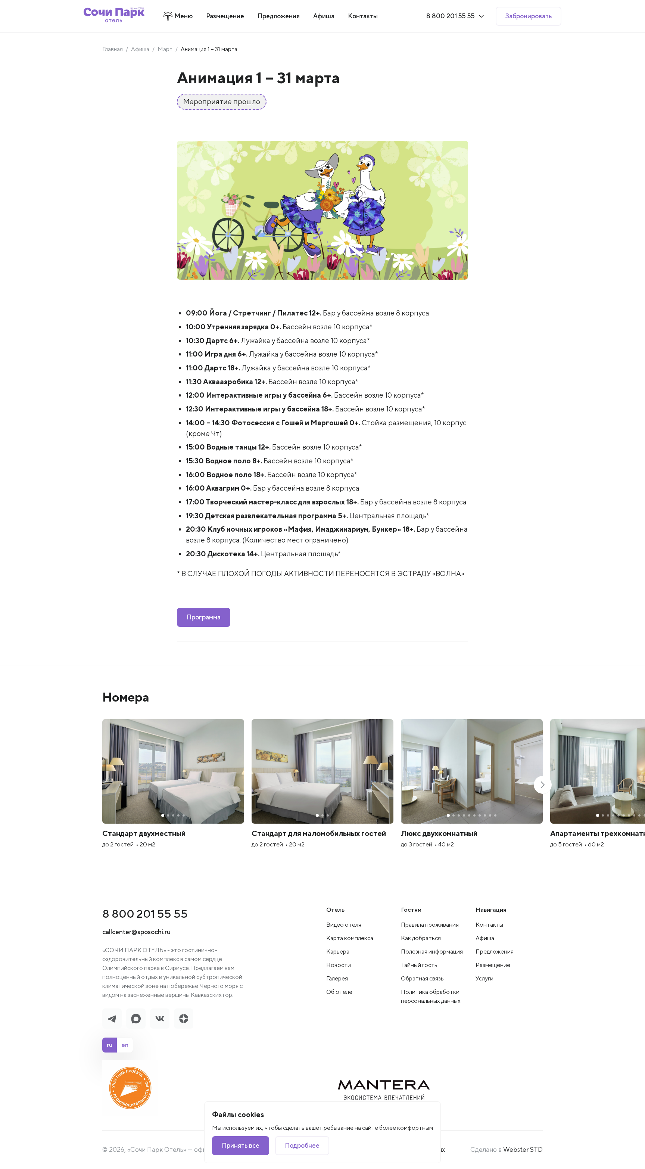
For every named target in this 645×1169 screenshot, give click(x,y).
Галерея (337, 978)
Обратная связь (422, 978)
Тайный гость (419, 965)
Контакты (489, 924)
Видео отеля (343, 924)
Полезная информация (432, 951)
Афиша (140, 49)
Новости (338, 965)
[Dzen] (183, 1018)
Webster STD (523, 1149)
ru (109, 1044)
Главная (112, 49)
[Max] (136, 1018)
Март (165, 49)
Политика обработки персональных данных (431, 996)
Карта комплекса (349, 938)
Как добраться (421, 938)
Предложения (495, 951)
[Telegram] (112, 1018)
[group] (173, 793)
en (124, 1044)
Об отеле (339, 991)
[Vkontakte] (159, 1018)
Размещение (493, 965)
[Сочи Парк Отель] (114, 16)
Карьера (337, 951)
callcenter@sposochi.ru (136, 932)
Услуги (484, 978)
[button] (543, 785)
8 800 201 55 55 (145, 913)
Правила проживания (430, 924)
